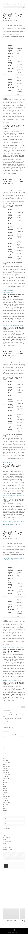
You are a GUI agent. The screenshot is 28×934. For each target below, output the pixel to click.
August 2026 (5, 760)
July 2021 (5, 782)
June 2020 (5, 808)
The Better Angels (7, 847)
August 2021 (5, 780)
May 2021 (5, 786)
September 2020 (6, 802)
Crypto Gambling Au (7, 462)
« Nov (4, 749)
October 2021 (6, 776)
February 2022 (6, 768)
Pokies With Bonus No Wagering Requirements (13, 325)
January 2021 (5, 794)
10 (3, 742)
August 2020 (5, 804)
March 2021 (5, 790)
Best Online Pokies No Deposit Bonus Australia (13, 526)
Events (4, 843)
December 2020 (6, 796)
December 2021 (6, 772)
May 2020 (5, 810)
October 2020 (6, 800)
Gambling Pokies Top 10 (8, 290)
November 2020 (6, 798)
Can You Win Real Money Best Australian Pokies (13, 647)
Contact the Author (7, 841)
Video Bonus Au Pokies (8, 292)
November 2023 (6, 762)
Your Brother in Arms (7, 849)
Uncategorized (6, 755)
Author (4, 839)
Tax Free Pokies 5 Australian (9, 519)
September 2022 (6, 766)
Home (4, 845)
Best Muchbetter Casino (8, 721)
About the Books (6, 837)
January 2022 (5, 770)
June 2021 (5, 784)
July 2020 (5, 806)
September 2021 (6, 778)
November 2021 (6, 774)
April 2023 (5, 764)
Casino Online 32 (6, 723)
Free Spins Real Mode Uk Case (9, 712)
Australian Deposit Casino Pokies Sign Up (12, 680)
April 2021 (5, 788)
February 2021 (6, 792)
